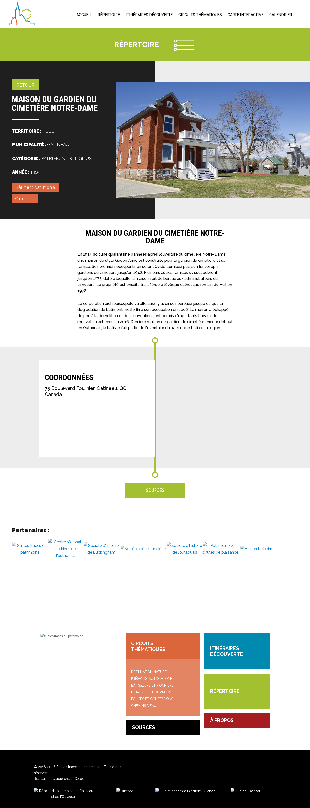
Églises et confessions (152, 699)
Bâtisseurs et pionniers (152, 685)
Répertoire (109, 14)
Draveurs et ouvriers (151, 692)
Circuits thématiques (200, 14)
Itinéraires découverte (149, 14)
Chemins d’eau (143, 706)
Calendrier (280, 14)
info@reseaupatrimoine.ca (71, 650)
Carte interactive (246, 14)
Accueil (84, 14)
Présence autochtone (151, 679)
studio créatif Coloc (68, 779)
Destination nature (149, 672)
